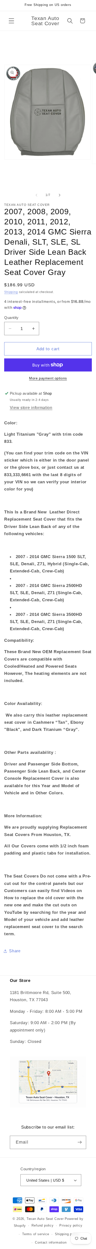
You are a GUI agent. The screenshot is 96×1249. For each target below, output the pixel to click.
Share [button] (14, 951)
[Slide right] (59, 195)
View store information (31, 407)
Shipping (11, 292)
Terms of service (35, 1234)
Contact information (50, 1242)
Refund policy (42, 1225)
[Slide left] (36, 195)
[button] (11, 21)
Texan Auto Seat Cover (45, 1219)
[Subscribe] (79, 1142)
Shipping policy (67, 1234)
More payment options (48, 378)
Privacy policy (70, 1225)
